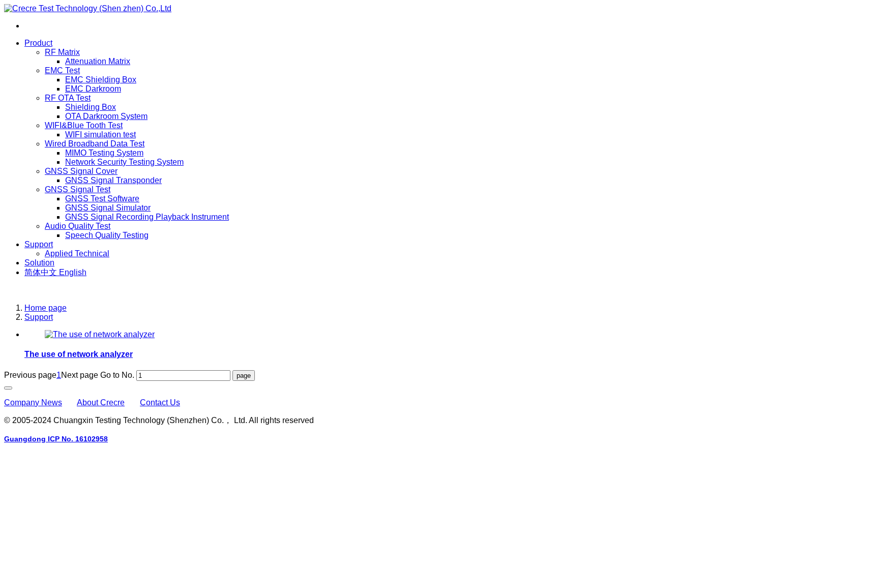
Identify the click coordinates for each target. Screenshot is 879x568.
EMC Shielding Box (100, 79)
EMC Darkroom (93, 88)
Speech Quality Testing (107, 235)
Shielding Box (90, 107)
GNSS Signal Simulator (108, 207)
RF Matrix (62, 52)
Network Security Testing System (124, 162)
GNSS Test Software (102, 198)
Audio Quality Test (77, 226)
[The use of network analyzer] (100, 334)
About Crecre (101, 402)
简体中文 (41, 272)
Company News (33, 402)
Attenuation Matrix (97, 61)
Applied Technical (77, 253)
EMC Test (62, 70)
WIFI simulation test (100, 134)
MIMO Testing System (104, 152)
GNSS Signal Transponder (113, 180)
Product (38, 43)
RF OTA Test (68, 98)
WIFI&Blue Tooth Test (84, 125)
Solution (39, 262)
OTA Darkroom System (106, 116)
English (72, 272)
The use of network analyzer (78, 354)
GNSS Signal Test (77, 189)
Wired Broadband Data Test (94, 143)
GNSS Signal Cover (81, 171)
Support (38, 244)
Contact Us (160, 402)
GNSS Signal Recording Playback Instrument (147, 217)
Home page (45, 308)
